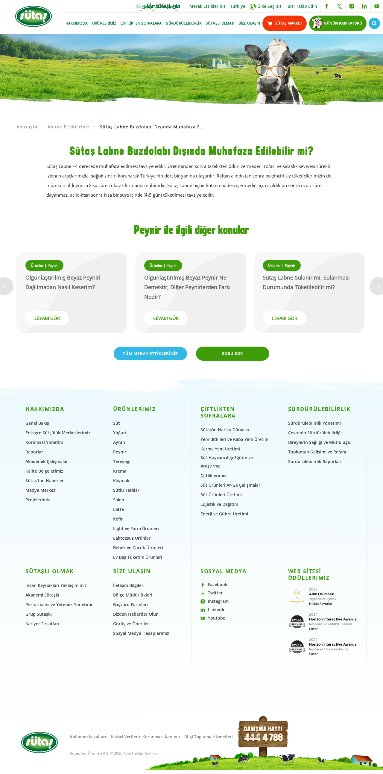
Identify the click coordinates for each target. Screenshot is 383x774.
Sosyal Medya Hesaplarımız (141, 633)
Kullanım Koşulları (88, 736)
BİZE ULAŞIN (249, 23)
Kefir (118, 519)
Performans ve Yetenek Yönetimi (58, 604)
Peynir (119, 452)
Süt (116, 423)
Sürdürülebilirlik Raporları (314, 461)
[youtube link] (377, 6)
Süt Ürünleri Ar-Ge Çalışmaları (231, 485)
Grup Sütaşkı (38, 614)
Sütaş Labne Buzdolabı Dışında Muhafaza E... (152, 127)
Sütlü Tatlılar (126, 490)
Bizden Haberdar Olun (136, 614)
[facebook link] (326, 6)
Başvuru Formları (130, 604)
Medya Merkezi (41, 490)
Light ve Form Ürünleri (136, 528)
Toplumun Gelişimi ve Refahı (317, 452)
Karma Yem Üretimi (220, 449)
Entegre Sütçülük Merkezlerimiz (57, 432)
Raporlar (34, 452)
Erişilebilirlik (250, 736)
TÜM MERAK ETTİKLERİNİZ (150, 353)
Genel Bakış (37, 423)
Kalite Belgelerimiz (44, 471)
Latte (118, 509)
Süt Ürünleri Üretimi (221, 494)
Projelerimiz (37, 500)
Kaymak (121, 480)
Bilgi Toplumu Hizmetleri (208, 736)
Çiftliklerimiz (213, 475)
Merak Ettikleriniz (207, 6)
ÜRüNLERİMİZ (104, 23)
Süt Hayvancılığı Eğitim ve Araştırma (226, 462)
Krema (119, 471)
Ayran (119, 442)
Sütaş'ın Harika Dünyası (224, 429)
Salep (118, 500)
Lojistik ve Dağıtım (219, 504)
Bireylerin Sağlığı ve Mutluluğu (319, 442)
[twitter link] (339, 6)
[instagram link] (352, 6)
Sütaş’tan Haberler (44, 480)
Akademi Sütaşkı (42, 595)
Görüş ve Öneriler (131, 623)
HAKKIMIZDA (77, 23)
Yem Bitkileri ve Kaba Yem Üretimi (235, 439)
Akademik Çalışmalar (46, 461)
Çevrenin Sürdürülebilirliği (315, 432)
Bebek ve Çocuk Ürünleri (138, 547)
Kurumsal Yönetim (44, 442)
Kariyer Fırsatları (42, 623)
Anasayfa (26, 127)
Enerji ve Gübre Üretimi (224, 514)
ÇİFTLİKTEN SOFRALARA (141, 23)
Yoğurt (120, 432)
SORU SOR (232, 353)
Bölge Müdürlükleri (132, 595)
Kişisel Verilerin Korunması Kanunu (145, 736)
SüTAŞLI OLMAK (220, 23)
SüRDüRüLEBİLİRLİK (183, 23)
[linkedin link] (364, 6)
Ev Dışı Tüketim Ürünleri (137, 557)
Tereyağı (121, 461)
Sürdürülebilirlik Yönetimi (314, 423)
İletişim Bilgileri (129, 585)
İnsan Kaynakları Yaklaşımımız (56, 585)
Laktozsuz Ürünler (132, 538)
